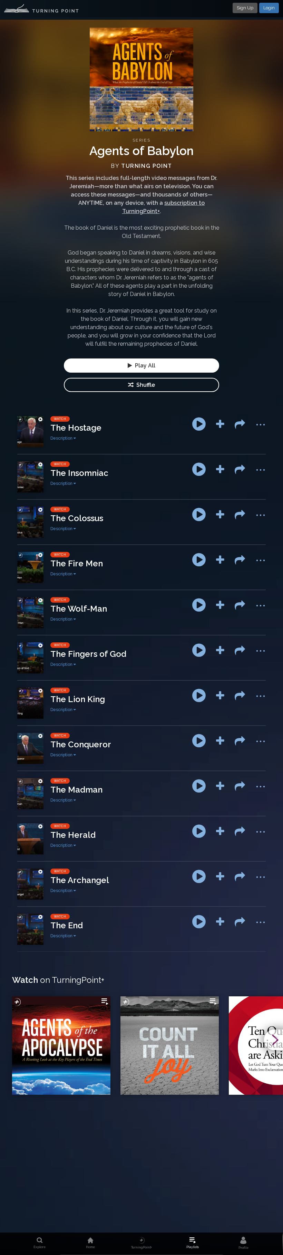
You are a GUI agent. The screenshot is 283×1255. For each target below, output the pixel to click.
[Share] (240, 424)
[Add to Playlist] (220, 424)
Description (62, 438)
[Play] (199, 424)
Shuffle (144, 385)
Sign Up (245, 7)
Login (269, 7)
